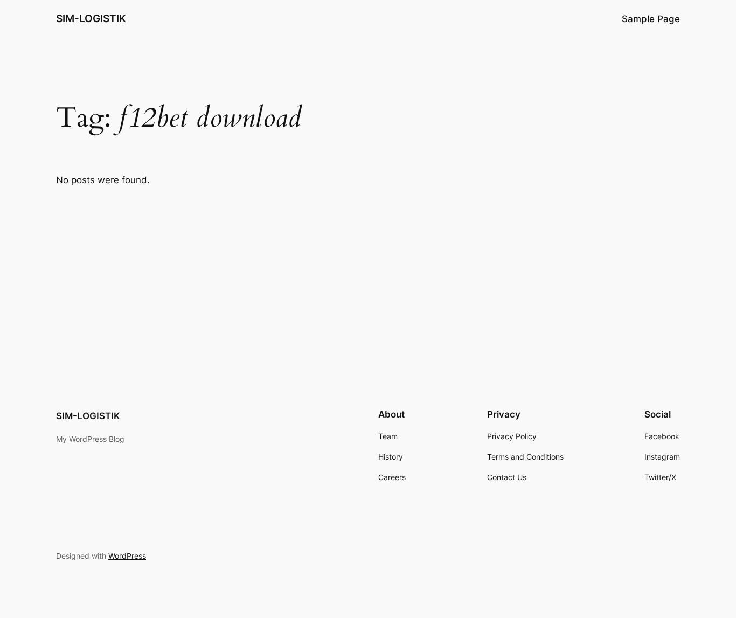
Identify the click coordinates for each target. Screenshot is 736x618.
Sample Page (651, 18)
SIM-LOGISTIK (91, 18)
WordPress (127, 555)
